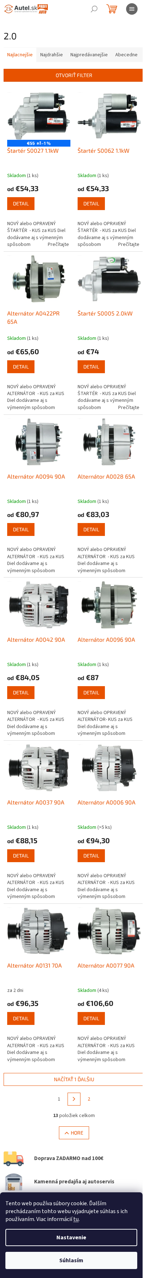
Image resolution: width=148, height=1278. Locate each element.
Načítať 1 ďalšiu (74, 1079)
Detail (21, 203)
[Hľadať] (94, 9)
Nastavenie (71, 1237)
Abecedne (126, 54)
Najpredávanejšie (89, 54)
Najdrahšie (51, 54)
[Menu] (132, 9)
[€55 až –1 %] (38, 115)
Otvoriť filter (74, 75)
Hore (77, 1133)
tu (76, 1219)
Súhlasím (71, 1260)
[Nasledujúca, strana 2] (74, 1099)
